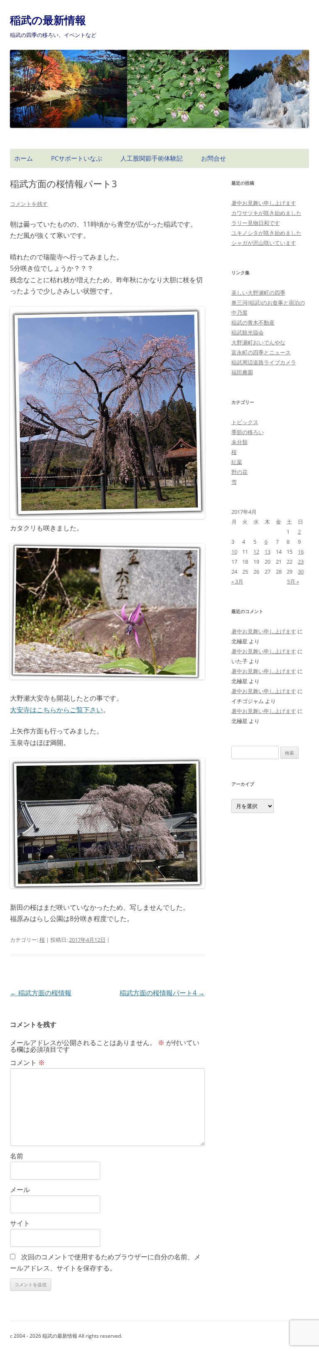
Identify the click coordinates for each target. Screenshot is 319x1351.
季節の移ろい (247, 432)
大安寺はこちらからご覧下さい (56, 709)
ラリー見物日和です (255, 223)
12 (256, 551)
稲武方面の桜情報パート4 (162, 992)
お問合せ (213, 158)
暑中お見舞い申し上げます (263, 203)
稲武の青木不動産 (253, 322)
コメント (27, 1062)
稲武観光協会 (247, 332)
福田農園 (242, 372)
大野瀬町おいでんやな (258, 342)
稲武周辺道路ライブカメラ (263, 362)
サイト (20, 1223)
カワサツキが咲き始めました (266, 213)
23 (301, 561)
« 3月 (237, 581)
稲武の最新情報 (48, 19)
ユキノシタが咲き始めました (266, 233)
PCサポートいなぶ (76, 158)
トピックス (244, 422)
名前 (16, 1155)
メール (20, 1189)
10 (234, 551)
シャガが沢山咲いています (263, 243)
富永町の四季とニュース (261, 352)
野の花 (239, 472)
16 (301, 551)
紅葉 (236, 462)
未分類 (239, 442)
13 (267, 551)
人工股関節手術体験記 (151, 158)
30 (301, 571)
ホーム (23, 158)
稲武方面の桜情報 (40, 992)
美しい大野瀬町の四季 (258, 292)
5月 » (293, 581)
